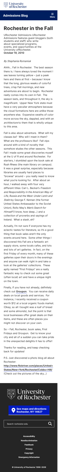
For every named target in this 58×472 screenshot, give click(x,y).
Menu (52, 17)
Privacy (29, 449)
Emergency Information (29, 457)
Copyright (29, 453)
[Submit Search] (50, 423)
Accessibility (29, 436)
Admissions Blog (15, 15)
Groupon (21, 291)
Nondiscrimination (29, 440)
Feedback (29, 444)
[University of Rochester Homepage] (15, 5)
